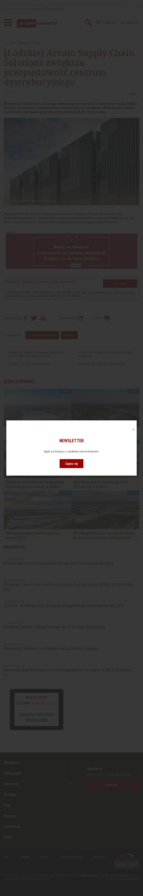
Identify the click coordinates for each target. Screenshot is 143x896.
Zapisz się (71, 463)
